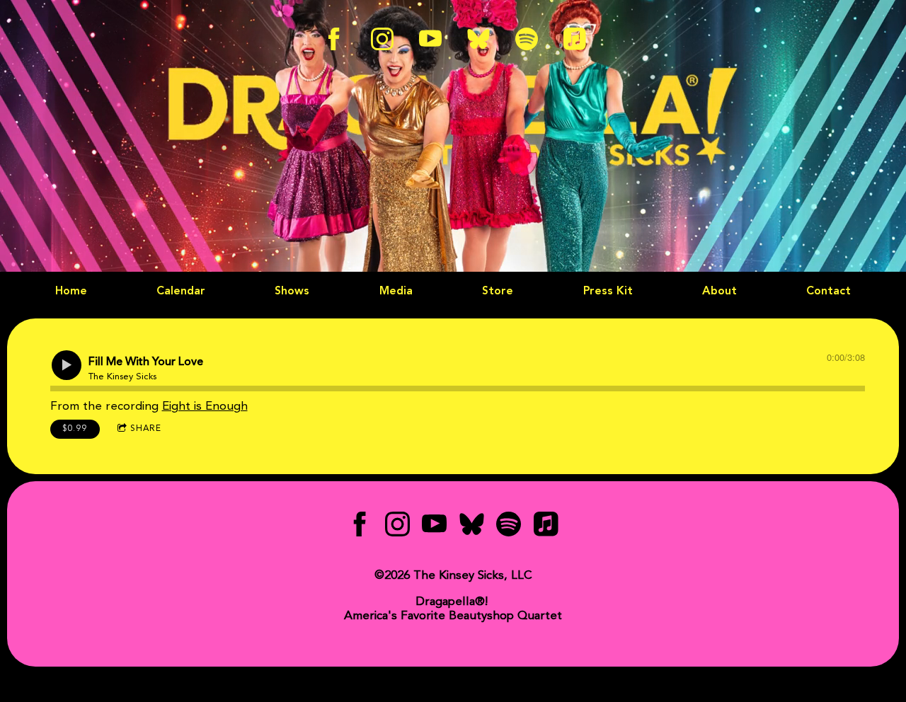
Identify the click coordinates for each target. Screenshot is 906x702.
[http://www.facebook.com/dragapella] (334, 39)
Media (396, 291)
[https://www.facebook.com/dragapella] (360, 527)
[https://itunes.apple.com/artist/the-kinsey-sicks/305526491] (546, 527)
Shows (292, 291)
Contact (828, 291)
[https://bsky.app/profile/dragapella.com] (478, 39)
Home (71, 291)
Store (497, 291)
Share (145, 429)
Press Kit (608, 291)
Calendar (180, 291)
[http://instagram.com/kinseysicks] (382, 39)
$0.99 (74, 429)
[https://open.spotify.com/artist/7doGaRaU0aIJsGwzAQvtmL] (526, 39)
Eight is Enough (205, 407)
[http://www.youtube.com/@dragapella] (430, 39)
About (719, 291)
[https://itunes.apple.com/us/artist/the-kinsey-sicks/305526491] (574, 39)
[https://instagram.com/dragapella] (397, 527)
